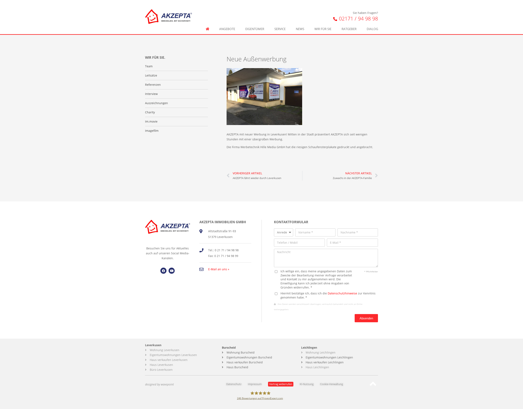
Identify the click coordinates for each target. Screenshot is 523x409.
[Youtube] (172, 271)
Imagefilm (152, 131)
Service (280, 29)
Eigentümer (254, 29)
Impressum (255, 384)
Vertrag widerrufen (280, 384)
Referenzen (153, 85)
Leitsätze (151, 75)
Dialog (372, 29)
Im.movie (151, 121)
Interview (151, 94)
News (300, 29)
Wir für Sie (322, 29)
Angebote (227, 29)
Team (149, 66)
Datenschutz (233, 384)
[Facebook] (163, 271)
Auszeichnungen (156, 103)
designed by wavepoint (159, 384)
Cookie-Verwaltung (331, 384)
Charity (150, 112)
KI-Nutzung (307, 384)
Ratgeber (349, 29)
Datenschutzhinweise (342, 293)
